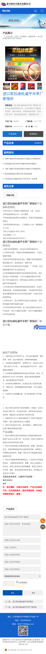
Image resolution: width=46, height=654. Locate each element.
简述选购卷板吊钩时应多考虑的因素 (18, 174)
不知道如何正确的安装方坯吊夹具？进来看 (21, 179)
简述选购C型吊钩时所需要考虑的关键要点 (21, 164)
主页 (16, 36)
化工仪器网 (31, 642)
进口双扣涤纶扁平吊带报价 (23, 602)
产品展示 (23, 36)
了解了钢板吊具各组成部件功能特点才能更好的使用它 (24, 169)
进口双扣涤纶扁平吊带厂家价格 (25, 607)
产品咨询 (12, 134)
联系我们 (33, 134)
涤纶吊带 (32, 36)
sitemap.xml (23, 644)
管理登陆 (40, 642)
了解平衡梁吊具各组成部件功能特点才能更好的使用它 (24, 159)
